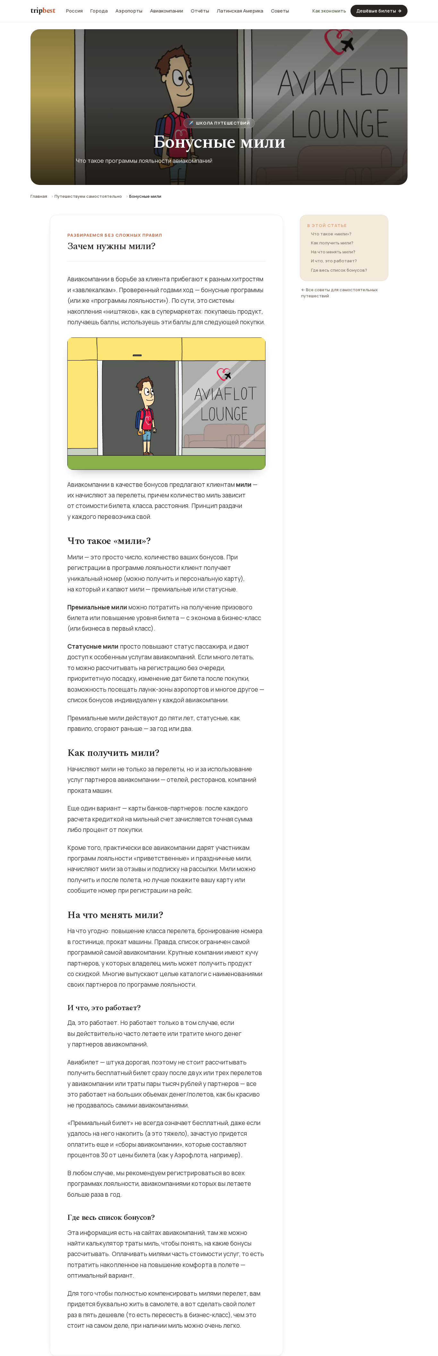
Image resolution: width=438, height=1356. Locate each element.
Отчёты (200, 11)
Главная (38, 196)
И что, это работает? (334, 261)
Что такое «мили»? (331, 234)
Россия (74, 11)
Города (99, 11)
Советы (280, 11)
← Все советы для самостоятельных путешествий (339, 293)
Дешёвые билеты (379, 11)
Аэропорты (128, 11)
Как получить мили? (332, 243)
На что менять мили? (333, 252)
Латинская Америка (240, 11)
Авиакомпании (166, 11)
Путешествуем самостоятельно (88, 196)
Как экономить (329, 11)
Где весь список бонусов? (339, 270)
